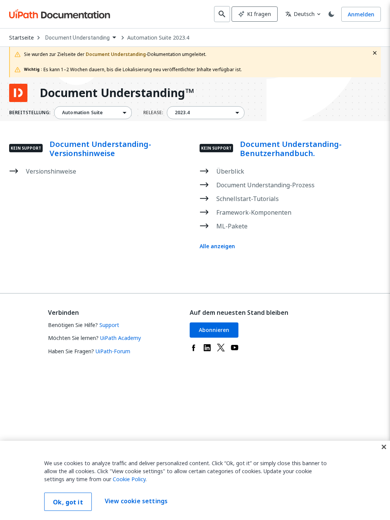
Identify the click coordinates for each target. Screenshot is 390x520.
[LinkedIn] (207, 347)
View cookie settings (136, 501)
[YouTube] (234, 347)
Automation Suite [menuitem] (82, 112)
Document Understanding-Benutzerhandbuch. (291, 149)
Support (109, 325)
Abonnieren (214, 330)
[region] (195, 480)
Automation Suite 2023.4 (158, 37)
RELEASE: (153, 112)
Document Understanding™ (117, 93)
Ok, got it (68, 502)
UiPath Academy (120, 338)
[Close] (384, 447)
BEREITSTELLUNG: (29, 112)
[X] (221, 347)
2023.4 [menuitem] (182, 112)
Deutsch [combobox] (300, 14)
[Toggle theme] (331, 14)
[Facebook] (193, 347)
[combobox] (80, 37)
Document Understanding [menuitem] (77, 38)
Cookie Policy (129, 479)
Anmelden (361, 14)
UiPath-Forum (113, 351)
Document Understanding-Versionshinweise (100, 149)
